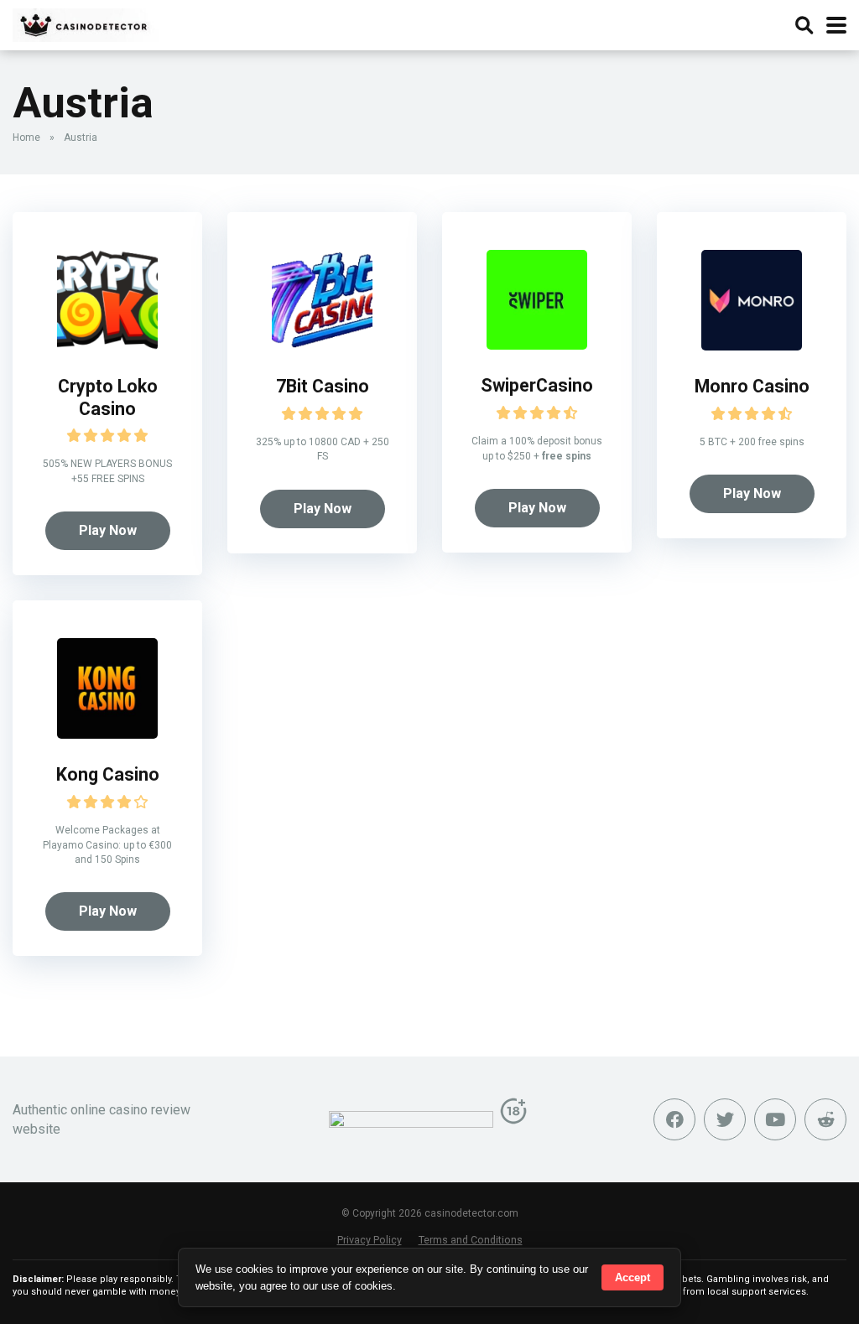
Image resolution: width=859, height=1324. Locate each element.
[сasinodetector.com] (86, 23)
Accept (632, 1277)
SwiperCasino (537, 385)
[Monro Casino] (751, 346)
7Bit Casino (322, 386)
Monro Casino (752, 386)
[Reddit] (825, 1119)
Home (26, 137)
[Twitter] (725, 1119)
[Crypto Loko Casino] (107, 346)
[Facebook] (674, 1119)
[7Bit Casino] (322, 346)
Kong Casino (107, 774)
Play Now (108, 530)
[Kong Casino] (107, 734)
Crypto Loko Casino (108, 397)
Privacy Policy (369, 1239)
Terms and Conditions (471, 1239)
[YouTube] (775, 1119)
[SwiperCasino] (537, 345)
